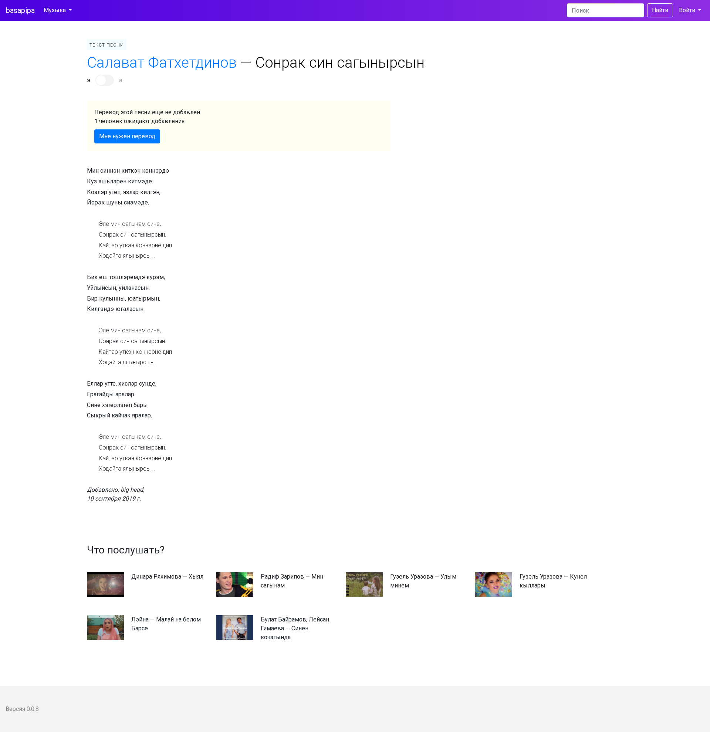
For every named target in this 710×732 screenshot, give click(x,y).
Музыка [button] (55, 10)
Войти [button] (688, 10)
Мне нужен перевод (127, 136)
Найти (660, 10)
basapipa (20, 10)
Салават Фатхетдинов (162, 62)
